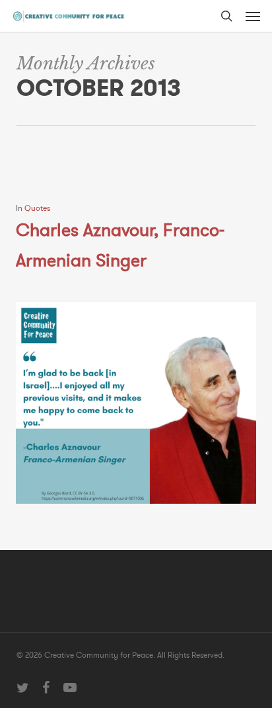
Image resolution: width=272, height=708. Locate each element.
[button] (253, 15)
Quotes (37, 208)
